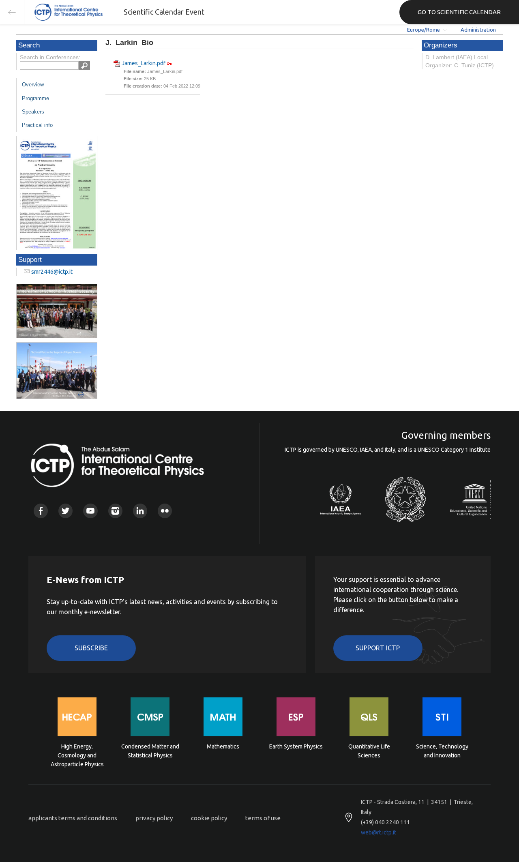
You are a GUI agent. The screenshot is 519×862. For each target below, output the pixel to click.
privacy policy (154, 818)
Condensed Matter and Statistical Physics (150, 751)
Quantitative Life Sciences (369, 751)
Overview (33, 84)
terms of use (263, 818)
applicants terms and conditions (72, 818)
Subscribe (91, 648)
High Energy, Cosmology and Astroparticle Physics (77, 754)
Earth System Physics (296, 746)
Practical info (37, 125)
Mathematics (223, 746)
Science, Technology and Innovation (442, 751)
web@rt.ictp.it (378, 832)
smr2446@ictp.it (52, 271)
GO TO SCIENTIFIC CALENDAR (459, 12)
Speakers (33, 112)
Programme (35, 98)
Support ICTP (378, 648)
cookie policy (209, 818)
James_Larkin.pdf (143, 63)
